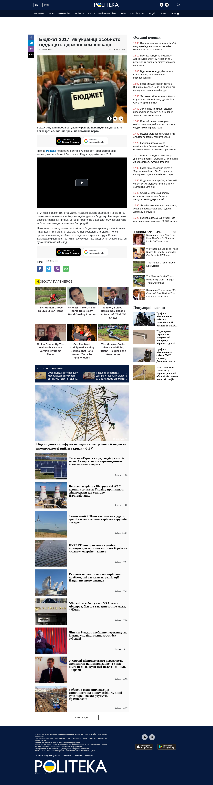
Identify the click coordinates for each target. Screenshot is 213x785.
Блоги (91, 13)
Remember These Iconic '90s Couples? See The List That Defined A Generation (161, 293)
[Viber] (31, 49)
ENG (163, 13)
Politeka (51, 150)
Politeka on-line (107, 13)
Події (152, 13)
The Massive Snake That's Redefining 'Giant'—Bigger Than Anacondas (160, 279)
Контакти (89, 756)
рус (46, 5)
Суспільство (137, 13)
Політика (78, 13)
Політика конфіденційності (47, 756)
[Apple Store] (144, 747)
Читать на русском (117, 49)
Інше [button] (173, 13)
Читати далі (82, 717)
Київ (123, 13)
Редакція (67, 756)
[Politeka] (106, 5)
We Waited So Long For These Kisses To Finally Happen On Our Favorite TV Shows (162, 252)
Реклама (78, 756)
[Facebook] (31, 37)
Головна (39, 13)
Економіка (64, 13)
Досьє (51, 13)
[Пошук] (178, 5)
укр (37, 5)
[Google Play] (166, 747)
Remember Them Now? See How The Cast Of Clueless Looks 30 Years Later (161, 238)
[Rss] (161, 5)
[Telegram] (167, 5)
